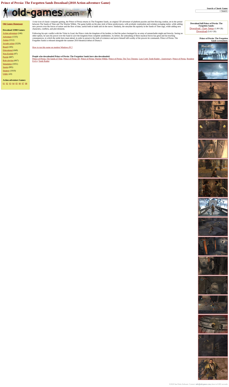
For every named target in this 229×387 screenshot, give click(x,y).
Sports (5, 67)
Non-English (8, 54)
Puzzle (5, 57)
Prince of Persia (179, 59)
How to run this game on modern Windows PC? (52, 47)
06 (20, 83)
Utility (5, 74)
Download (201, 31)
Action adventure (10, 33)
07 (23, 83)
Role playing (8, 60)
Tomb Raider (43, 61)
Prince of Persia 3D (71, 59)
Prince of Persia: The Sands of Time (47, 59)
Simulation (7, 64)
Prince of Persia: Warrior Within (94, 59)
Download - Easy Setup (202, 28)
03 (10, 83)
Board (5, 47)
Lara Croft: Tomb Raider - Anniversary (155, 59)
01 (4, 83)
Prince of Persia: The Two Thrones (123, 59)
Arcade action (8, 43)
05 (17, 83)
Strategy (6, 71)
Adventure (7, 37)
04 (13, 83)
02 (7, 83)
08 (26, 83)
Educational (8, 50)
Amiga (5, 40)
